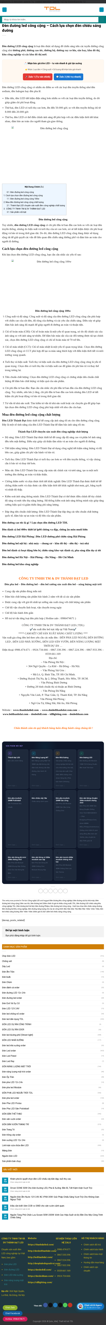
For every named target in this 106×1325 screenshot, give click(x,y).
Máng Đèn (7, 1150)
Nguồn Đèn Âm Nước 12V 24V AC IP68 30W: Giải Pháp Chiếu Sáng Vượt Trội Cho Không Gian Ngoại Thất (54, 1198)
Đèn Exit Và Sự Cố (11, 1003)
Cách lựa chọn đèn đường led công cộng (23, 195)
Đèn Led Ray (8, 1061)
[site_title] (53, 1321)
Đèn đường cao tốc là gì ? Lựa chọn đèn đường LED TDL (35, 522)
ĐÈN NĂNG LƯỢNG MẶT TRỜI (16, 1066)
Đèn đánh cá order (10, 987)
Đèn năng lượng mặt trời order (16, 1071)
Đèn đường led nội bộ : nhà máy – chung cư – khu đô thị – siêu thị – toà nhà (45, 543)
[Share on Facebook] (45, 891)
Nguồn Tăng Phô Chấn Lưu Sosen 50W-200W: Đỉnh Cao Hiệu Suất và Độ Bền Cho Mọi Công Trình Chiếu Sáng (56, 1216)
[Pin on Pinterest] (60, 891)
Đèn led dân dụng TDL (12, 1019)
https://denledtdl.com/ (39, 1269)
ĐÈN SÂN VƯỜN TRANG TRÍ (15, 1124)
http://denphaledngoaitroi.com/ (44, 1263)
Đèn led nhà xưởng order (14, 1045)
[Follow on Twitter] (55, 1305)
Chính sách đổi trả (92, 1244)
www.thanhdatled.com (26, 710)
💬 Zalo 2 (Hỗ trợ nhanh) (68, 76)
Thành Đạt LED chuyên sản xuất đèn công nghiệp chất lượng (36, 205)
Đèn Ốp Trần (8, 1077)
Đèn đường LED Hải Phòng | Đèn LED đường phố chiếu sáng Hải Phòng (43, 536)
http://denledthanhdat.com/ (42, 1251)
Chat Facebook (12, 1313)
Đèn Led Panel (9, 1056)
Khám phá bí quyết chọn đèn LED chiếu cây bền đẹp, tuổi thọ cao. (40, 1179)
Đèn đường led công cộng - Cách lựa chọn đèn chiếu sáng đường (76, 906)
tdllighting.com (58, 714)
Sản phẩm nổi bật (16, 212)
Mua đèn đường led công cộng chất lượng (24, 202)
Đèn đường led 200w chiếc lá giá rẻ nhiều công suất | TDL (53, 903)
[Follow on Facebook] (45, 1305)
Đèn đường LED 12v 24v (14, 992)
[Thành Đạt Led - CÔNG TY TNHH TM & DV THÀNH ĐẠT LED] (53, 9)
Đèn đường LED (11, 1269)
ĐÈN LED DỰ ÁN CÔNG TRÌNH (16, 1024)
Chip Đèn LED (8, 956)
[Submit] (101, 19)
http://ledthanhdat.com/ (40, 1257)
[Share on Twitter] (50, 891)
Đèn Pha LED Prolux (12, 1103)
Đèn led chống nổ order (13, 1013)
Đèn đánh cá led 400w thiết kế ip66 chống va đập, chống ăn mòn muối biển (45, 529)
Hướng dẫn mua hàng (94, 1262)
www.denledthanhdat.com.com (59, 710)
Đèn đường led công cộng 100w (23, 199)
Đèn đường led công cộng (20, 192)
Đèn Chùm (7, 982)
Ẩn (42, 187)
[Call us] (65, 1305)
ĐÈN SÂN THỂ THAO (12, 1114)
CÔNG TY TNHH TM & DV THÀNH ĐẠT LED (24, 209)
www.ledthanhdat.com (15, 714)
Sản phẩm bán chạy (11, 1161)
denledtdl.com (39, 714)
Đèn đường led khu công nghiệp (20, 564)
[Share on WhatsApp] (40, 891)
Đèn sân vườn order (11, 1119)
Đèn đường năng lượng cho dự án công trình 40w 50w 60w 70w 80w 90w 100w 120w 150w (63, 909)
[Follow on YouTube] (70, 1305)
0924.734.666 (63, 1276)
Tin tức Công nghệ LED (31, 900)
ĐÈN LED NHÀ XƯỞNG (13, 1040)
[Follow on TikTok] (50, 1305)
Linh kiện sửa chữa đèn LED (15, 1145)
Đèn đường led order (12, 998)
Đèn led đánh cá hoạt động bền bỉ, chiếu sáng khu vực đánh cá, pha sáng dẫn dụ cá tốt (51, 550)
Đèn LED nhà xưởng (13, 1275)
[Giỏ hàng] (101, 9)
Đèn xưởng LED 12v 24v (13, 1140)
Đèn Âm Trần (8, 971)
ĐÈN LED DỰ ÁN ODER (13, 1029)
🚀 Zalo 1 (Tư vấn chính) (37, 76)
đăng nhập (19, 935)
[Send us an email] (60, 1305)
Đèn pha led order (10, 1098)
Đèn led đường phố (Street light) (17, 1035)
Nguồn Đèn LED (9, 1156)
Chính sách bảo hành (93, 1249)
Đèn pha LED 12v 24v (12, 1082)
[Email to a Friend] (55, 891)
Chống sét (7, 961)
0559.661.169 (63, 1270)
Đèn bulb (6, 977)
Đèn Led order (9, 1050)
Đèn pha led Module (11, 1087)
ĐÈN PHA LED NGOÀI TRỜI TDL (17, 1093)
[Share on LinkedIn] (65, 891)
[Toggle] (103, 1024)
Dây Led (6, 966)
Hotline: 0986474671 (15, 1319)
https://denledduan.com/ (41, 1276)
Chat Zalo (10, 1307)
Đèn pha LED (10, 1264)
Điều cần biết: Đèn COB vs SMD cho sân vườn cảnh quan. (37, 1205)
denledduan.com (79, 714)
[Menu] (4, 9)
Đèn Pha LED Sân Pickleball (15, 1108)
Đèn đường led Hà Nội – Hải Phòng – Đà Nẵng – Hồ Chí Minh (38, 557)
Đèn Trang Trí (8, 1129)
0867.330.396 (63, 1254)
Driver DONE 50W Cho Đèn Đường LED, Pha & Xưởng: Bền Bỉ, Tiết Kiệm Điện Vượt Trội (51, 1188)
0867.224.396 (63, 1260)
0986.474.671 (63, 1249)
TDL (71, 1321)
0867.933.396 (63, 1265)
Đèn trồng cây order (11, 1135)
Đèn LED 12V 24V (10, 1008)
